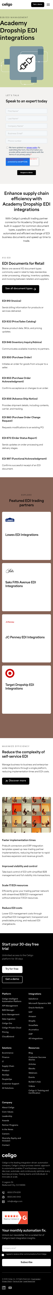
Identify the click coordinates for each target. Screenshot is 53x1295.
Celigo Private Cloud (11, 1028)
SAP (30, 1012)
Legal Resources (29, 1281)
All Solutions (8, 1088)
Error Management (10, 1015)
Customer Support (10, 1084)
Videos (32, 1086)
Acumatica (34, 1030)
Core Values (7, 1112)
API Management (10, 1006)
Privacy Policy (7, 1281)
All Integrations (36, 1039)
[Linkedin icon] (4, 1288)
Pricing (5, 1032)
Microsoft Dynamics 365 (40, 1003)
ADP (31, 1034)
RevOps (5, 1075)
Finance (5, 1057)
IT (3, 1062)
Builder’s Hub (35, 1082)
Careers (5, 1134)
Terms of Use (17, 1281)
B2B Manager (8, 1010)
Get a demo (37, 4)
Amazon (32, 1017)
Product (5, 1071)
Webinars (33, 1073)
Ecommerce (7, 1053)
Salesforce (33, 999)
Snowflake (33, 1025)
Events (32, 1077)
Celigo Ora (7, 1024)
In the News (7, 1130)
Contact (6, 1145)
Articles (32, 1064)
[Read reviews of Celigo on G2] (15, 1218)
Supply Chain (8, 1066)
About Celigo (8, 1108)
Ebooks (32, 1069)
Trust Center (35, 1279)
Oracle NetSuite (36, 1008)
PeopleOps (7, 1079)
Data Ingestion (8, 1019)
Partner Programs (10, 1125)
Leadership (7, 1116)
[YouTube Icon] (10, 1288)
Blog (31, 1053)
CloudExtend (8, 1037)
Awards (5, 1121)
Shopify (32, 1021)
